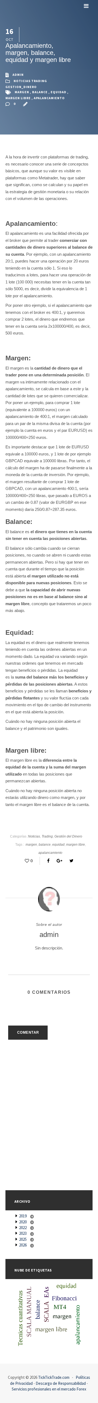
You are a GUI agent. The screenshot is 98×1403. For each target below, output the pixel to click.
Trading (39, 81)
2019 (23, 1215)
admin (18, 75)
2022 (23, 1227)
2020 (23, 1221)
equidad (58, 92)
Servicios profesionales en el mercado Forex (49, 1389)
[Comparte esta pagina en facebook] (47, 860)
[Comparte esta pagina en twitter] (70, 860)
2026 (23, 1245)
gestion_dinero (21, 87)
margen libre (18, 98)
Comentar (28, 1032)
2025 (23, 1239)
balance (40, 92)
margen (22, 92)
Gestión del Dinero (68, 836)
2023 (23, 1233)
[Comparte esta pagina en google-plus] (58, 860)
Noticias (22, 81)
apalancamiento (49, 98)
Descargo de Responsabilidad (61, 1383)
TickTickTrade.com (53, 1377)
